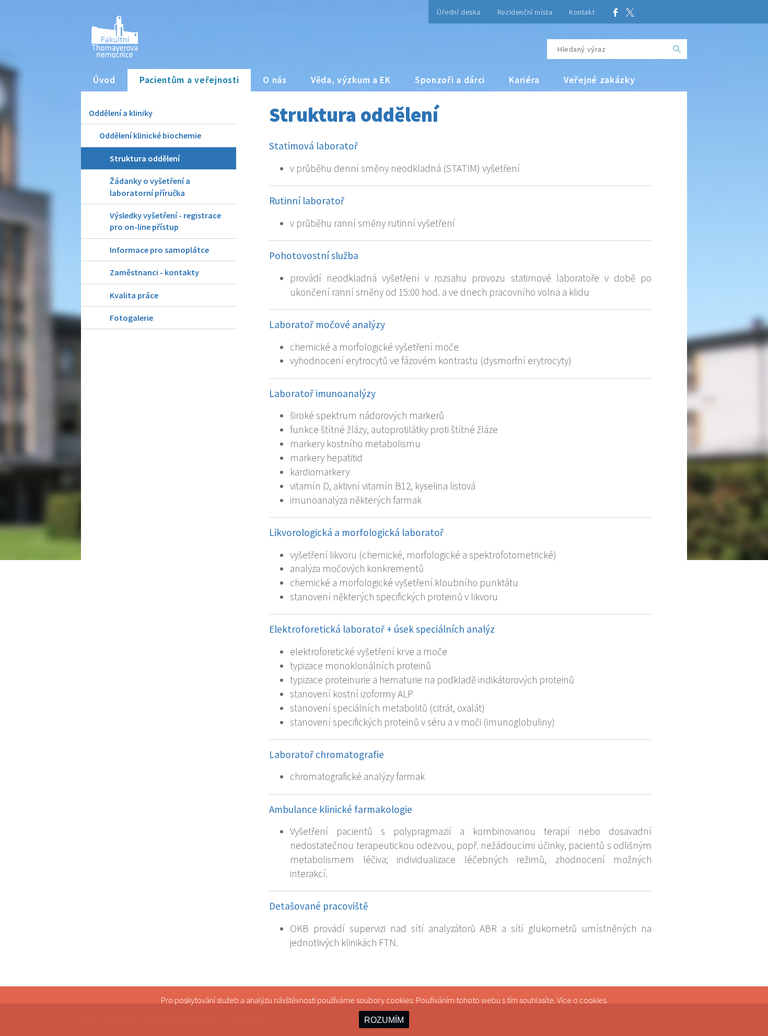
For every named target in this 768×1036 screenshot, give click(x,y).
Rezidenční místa (524, 12)
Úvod (104, 80)
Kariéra (524, 80)
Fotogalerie (131, 317)
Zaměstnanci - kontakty (154, 272)
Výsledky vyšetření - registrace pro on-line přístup (165, 221)
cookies (592, 1000)
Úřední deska (459, 12)
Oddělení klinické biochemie (150, 135)
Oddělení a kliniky (121, 113)
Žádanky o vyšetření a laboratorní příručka (150, 186)
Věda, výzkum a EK (351, 80)
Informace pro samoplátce (159, 250)
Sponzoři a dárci (450, 80)
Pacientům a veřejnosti (189, 80)
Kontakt (582, 12)
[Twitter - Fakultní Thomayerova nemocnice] (630, 12)
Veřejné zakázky (599, 80)
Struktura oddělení (145, 158)
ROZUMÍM (384, 1020)
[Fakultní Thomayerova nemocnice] (109, 32)
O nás (275, 80)
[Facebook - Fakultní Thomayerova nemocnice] (615, 12)
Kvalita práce (134, 295)
